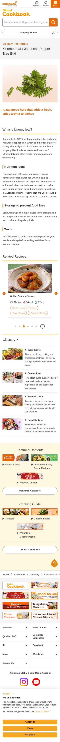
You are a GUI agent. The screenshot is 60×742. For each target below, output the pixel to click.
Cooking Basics (42, 518)
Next (56, 293)
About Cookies (42, 711)
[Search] (53, 22)
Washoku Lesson (29, 482)
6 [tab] (36, 326)
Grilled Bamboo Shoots (22, 296)
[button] (8, 694)
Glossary (8, 339)
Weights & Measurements (27, 535)
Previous (4, 293)
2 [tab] (19, 326)
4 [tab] (28, 326)
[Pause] (42, 326)
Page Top (54, 563)
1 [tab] (15, 326)
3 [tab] (24, 326)
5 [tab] (32, 326)
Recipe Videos (12, 464)
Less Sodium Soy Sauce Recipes (43, 466)
